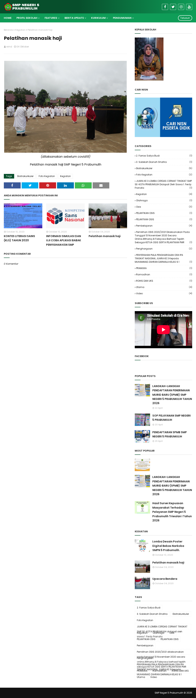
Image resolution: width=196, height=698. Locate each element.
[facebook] (165, 7)
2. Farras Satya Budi (164, 155)
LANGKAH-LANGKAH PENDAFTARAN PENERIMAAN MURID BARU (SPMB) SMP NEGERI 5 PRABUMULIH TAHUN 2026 (172, 394)
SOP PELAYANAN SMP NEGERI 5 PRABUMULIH (171, 418)
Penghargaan (164, 248)
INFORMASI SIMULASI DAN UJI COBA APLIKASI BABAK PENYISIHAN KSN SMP (63, 240)
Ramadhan (164, 274)
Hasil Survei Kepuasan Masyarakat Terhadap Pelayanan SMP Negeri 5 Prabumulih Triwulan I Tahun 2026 (172, 511)
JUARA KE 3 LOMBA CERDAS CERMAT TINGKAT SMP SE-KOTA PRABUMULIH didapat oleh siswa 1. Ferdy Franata (163, 184)
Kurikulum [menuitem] (98, 18)
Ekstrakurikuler (25, 176)
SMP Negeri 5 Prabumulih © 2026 (173, 692)
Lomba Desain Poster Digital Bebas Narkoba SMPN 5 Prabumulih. (168, 546)
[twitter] (173, 7)
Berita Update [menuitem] (74, 18)
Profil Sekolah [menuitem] (26, 18)
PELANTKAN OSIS (164, 219)
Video (164, 293)
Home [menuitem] (7, 18)
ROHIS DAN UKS (164, 280)
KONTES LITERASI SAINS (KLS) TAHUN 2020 (19, 238)
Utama (164, 287)
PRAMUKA (164, 268)
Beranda (8, 29)
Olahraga (164, 200)
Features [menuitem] (51, 18)
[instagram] (181, 7)
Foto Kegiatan (47, 176)
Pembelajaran (164, 225)
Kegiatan (20, 29)
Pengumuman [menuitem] (122, 18)
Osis (164, 206)
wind (9, 46)
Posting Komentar (16, 270)
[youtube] (189, 7)
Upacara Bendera (164, 579)
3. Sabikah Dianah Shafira (164, 162)
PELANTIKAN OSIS (164, 213)
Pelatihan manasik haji (105, 236)
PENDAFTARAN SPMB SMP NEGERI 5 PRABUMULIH (169, 434)
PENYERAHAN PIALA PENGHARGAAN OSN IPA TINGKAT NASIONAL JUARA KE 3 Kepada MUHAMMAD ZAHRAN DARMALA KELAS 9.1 (163, 258)
